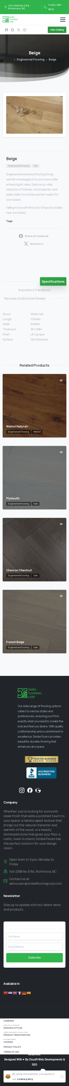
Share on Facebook (36, 236)
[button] (60, 98)
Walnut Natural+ (17, 426)
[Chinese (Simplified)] (6, 993)
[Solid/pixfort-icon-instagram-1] (22, 790)
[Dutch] (10, 993)
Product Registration (17, 1035)
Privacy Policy (12, 1047)
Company (9, 1021)
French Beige (15, 642)
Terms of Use (11, 1052)
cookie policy (25, 1079)
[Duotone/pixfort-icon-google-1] (38, 790)
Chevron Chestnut (19, 570)
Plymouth (12, 498)
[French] (19, 993)
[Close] (62, 1076)
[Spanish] (29, 993)
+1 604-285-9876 (55, 7)
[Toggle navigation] (62, 20)
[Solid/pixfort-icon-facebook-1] (30, 790)
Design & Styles (13, 1028)
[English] (15, 993)
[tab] (53, 281)
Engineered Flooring (30, 59)
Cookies (8, 1042)
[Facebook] (7, 30)
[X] (19, 30)
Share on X (36, 243)
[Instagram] (25, 30)
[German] (24, 993)
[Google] (13, 30)
